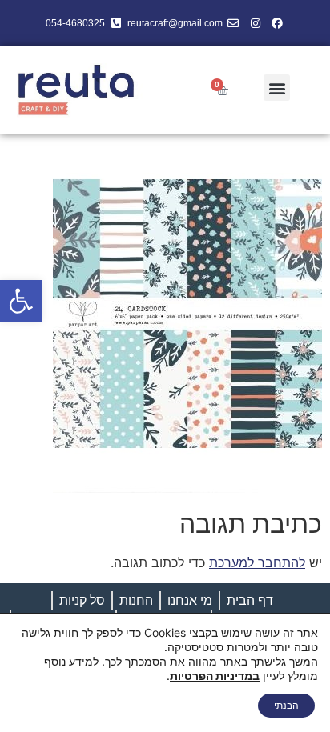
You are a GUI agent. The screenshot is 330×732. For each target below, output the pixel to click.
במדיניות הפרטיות (215, 675)
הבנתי (286, 705)
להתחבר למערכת (257, 562)
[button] (21, 301)
